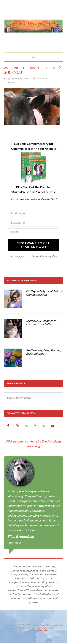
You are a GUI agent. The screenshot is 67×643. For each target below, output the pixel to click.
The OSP (42, 630)
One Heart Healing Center (33, 26)
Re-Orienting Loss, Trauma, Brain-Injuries (43, 351)
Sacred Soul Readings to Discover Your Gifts (41, 322)
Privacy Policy (46, 627)
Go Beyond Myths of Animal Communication (44, 292)
